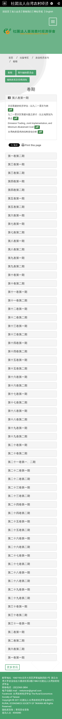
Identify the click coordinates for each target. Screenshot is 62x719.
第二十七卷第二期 (19, 564)
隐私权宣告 (7, 709)
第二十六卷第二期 (19, 547)
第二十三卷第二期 (19, 496)
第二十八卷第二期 (19, 581)
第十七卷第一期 (17, 394)
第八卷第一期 (20, 97)
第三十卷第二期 (17, 615)
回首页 (6, 11)
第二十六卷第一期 (19, 538)
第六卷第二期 (16, 649)
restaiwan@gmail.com (30, 690)
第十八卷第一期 (17, 410)
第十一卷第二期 (17, 300)
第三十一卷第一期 (19, 623)
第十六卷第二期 (17, 385)
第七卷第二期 (16, 232)
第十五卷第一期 (17, 360)
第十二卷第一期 (17, 308)
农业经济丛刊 (42, 57)
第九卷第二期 (16, 266)
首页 (11, 57)
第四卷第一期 (16, 181)
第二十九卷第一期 (19, 589)
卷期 (10, 72)
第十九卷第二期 (17, 436)
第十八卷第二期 (17, 419)
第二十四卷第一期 (19, 504)
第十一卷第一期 (17, 291)
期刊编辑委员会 (26, 72)
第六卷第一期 (16, 215)
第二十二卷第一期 (19, 470)
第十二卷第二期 (17, 317)
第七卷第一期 (16, 223)
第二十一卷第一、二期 (21, 462)
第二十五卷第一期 (19, 521)
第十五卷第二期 (17, 368)
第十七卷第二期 (17, 402)
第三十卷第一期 (17, 606)
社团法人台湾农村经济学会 (33, 3)
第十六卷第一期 (17, 377)
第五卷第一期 (16, 198)
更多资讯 (12, 667)
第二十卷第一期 (17, 445)
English (49, 11)
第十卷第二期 (16, 283)
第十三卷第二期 (17, 334)
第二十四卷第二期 (19, 513)
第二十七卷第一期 (19, 555)
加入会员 (16, 11)
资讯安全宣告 (22, 709)
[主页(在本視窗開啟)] (31, 33)
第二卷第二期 (16, 640)
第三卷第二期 (16, 173)
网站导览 (38, 11)
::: (1, 11)
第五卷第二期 (16, 206)
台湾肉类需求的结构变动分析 (22, 131)
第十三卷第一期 (17, 326)
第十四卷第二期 (17, 351)
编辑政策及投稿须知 (17, 79)
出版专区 (24, 57)
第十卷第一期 (16, 275)
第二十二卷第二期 (19, 479)
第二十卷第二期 (17, 453)
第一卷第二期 (16, 156)
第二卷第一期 (16, 632)
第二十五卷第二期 (19, 530)
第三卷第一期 (16, 164)
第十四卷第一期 (17, 343)
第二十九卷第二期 (19, 598)
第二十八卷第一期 (19, 572)
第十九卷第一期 (17, 428)
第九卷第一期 (16, 258)
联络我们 (27, 11)
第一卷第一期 (16, 657)
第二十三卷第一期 (19, 487)
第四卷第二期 (16, 189)
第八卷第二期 (16, 249)
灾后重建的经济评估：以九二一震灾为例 (28, 106)
